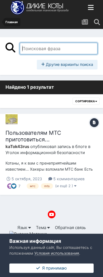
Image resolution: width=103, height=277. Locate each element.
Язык (22, 227)
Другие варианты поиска (69, 64)
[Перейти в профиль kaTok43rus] (11, 119)
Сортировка (85, 101)
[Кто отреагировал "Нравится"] (13, 186)
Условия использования (56, 253)
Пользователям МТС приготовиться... (33, 136)
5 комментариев (68, 178)
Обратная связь (70, 227)
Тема (41, 227)
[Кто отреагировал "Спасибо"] (10, 186)
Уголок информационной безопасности (45, 152)
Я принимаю (53, 268)
